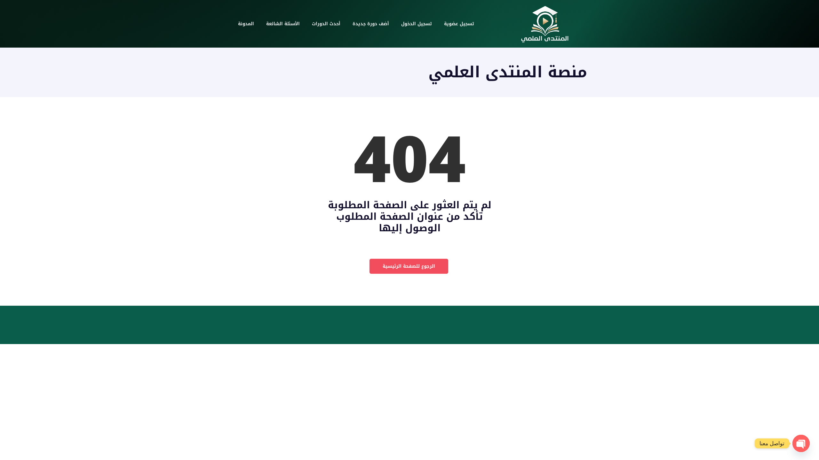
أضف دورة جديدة (371, 23)
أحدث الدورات (326, 23)
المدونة (246, 23)
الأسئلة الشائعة (283, 23)
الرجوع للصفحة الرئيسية (409, 266)
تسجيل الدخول (416, 23)
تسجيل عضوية (459, 23)
